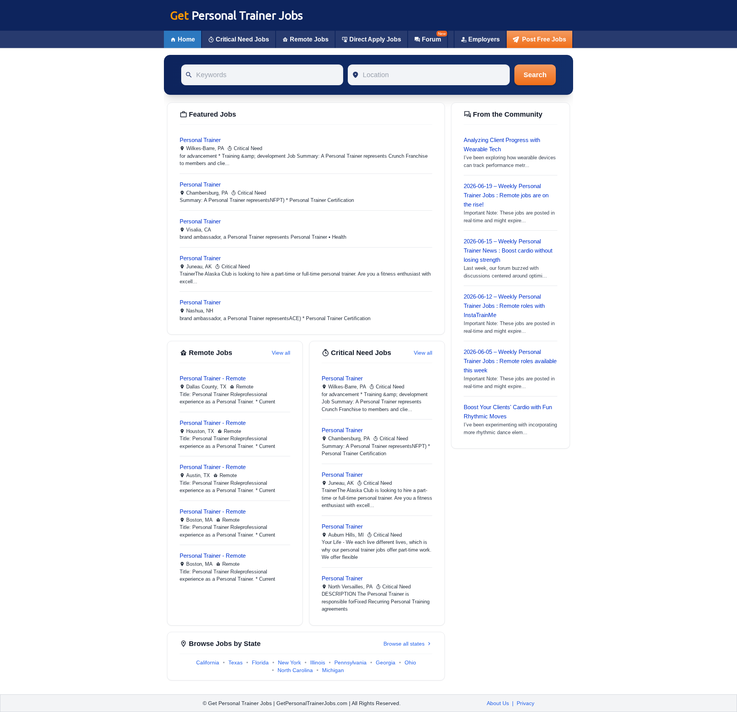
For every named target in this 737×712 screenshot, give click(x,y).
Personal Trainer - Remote (213, 378)
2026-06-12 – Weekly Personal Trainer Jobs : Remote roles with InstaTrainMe (504, 305)
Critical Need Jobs (242, 39)
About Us (498, 703)
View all (281, 353)
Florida (260, 662)
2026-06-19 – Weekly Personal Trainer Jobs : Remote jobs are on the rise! (506, 195)
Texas (235, 662)
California (207, 662)
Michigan (333, 670)
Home (186, 39)
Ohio (410, 662)
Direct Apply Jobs (375, 39)
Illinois (317, 662)
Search (535, 75)
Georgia (385, 662)
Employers (484, 39)
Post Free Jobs (544, 39)
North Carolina (295, 670)
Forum (431, 39)
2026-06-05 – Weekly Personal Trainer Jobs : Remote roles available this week (510, 361)
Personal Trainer (200, 140)
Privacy (525, 703)
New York (289, 662)
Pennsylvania (350, 662)
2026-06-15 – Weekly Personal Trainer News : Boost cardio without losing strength (508, 250)
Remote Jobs (309, 39)
